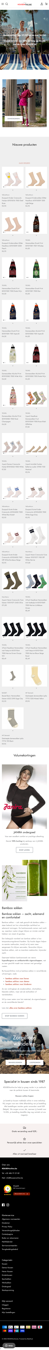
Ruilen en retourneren (10, 1238)
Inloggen (5, 1305)
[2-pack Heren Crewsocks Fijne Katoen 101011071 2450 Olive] (13, 580)
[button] (21, 124)
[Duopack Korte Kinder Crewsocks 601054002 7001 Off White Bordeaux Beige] (13, 534)
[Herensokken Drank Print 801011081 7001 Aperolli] (13, 311)
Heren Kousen (7, 1271)
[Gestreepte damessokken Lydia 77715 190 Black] (13, 718)
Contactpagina (7, 1234)
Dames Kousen (7, 1267)
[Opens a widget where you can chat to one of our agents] (8, 1346)
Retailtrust (30, 1339)
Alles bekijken (24, 163)
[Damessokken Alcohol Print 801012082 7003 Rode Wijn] (36, 353)
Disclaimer (6, 1223)
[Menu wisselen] (2, 4)
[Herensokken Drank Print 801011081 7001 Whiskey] (36, 223)
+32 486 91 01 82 (12, 1173)
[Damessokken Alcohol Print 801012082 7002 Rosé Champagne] (13, 396)
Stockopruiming (8, 1290)
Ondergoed (6, 1286)
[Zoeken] (7, 4)
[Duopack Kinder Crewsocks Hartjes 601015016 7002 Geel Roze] (13, 178)
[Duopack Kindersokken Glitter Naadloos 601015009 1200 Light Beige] (36, 178)
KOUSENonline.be (12, 1339)
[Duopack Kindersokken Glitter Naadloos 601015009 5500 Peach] (13, 223)
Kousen (4, 1264)
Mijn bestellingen (8, 1312)
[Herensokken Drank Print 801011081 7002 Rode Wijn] (13, 268)
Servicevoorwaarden (9, 1245)
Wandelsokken (15, 1062)
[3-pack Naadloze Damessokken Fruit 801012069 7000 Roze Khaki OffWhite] (36, 396)
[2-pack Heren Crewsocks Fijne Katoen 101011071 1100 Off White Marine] (36, 534)
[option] (24, 40)
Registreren (6, 1308)
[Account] (41, 4)
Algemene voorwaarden (11, 1219)
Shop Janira (24, 850)
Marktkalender (7, 1241)
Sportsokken (6, 1279)
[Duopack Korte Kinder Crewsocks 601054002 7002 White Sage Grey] (36, 489)
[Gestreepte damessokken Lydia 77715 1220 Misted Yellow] (36, 676)
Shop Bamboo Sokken (14, 1016)
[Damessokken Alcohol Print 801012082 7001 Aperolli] (36, 311)
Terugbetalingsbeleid (10, 1249)
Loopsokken (35, 1062)
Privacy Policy (7, 1226)
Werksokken (6, 1282)
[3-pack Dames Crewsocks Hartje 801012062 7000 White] (13, 444)
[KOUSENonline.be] (24, 4)
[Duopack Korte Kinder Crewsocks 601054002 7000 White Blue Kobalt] (13, 489)
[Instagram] (7, 1205)
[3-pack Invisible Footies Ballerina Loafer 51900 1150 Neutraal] (36, 444)
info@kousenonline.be (14, 1178)
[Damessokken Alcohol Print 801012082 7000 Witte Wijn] (13, 353)
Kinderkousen (7, 1275)
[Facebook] (3, 1205)
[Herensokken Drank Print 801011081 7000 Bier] (36, 268)
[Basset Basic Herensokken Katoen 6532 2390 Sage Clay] (13, 676)
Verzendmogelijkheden (11, 1230)
